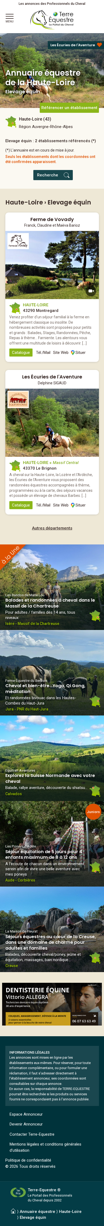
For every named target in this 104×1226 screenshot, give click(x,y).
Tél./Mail (43, 352)
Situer (80, 352)
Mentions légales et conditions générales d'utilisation (45, 1147)
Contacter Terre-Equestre (32, 1134)
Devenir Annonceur (26, 1124)
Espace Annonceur (26, 1114)
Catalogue (21, 352)
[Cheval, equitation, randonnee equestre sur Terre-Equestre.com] (52, 19)
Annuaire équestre (37, 1211)
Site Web (61, 352)
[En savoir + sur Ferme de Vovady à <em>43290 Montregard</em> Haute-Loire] (52, 265)
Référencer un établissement (69, 107)
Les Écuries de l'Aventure (72, 45)
